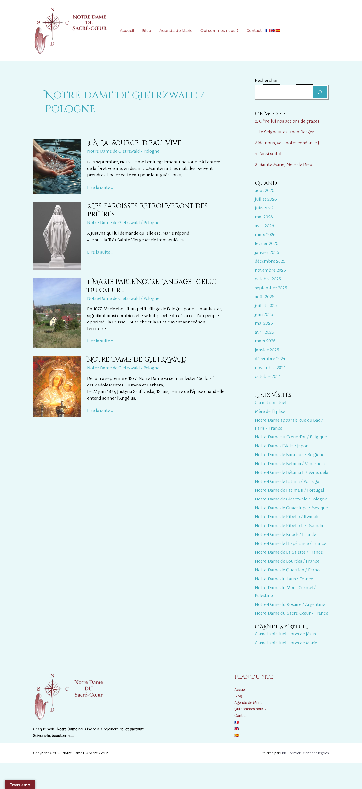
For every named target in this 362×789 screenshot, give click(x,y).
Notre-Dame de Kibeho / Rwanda (287, 517)
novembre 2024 (270, 368)
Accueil (127, 30)
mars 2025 (265, 341)
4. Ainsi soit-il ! (269, 154)
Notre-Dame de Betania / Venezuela (290, 464)
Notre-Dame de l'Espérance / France (290, 543)
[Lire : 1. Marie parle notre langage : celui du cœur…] (57, 312)
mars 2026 (265, 235)
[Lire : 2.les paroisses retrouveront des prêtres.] (57, 236)
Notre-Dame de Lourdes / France (287, 561)
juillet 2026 (266, 199)
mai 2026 (264, 217)
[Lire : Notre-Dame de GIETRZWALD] (57, 386)
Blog (146, 30)
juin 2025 (264, 314)
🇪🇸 (277, 30)
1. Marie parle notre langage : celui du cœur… (151, 286)
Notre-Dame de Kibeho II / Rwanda (289, 526)
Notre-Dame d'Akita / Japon (282, 446)
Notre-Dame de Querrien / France (288, 570)
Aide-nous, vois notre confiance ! (287, 143)
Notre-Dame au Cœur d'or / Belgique (291, 437)
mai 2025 (264, 323)
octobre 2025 (268, 279)
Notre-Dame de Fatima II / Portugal (289, 490)
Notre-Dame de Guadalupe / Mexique (291, 508)
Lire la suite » (100, 188)
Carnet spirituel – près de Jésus (285, 634)
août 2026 (264, 190)
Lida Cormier (290, 753)
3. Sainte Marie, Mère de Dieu (283, 164)
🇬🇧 (272, 30)
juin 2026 (264, 208)
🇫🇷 (267, 30)
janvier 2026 (267, 252)
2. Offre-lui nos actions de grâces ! (288, 121)
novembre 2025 (270, 270)
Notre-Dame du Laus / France (284, 579)
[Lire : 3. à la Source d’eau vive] (57, 166)
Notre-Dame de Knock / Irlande (285, 534)
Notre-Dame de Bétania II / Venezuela (291, 472)
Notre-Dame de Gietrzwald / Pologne (123, 151)
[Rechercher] (320, 92)
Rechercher (266, 80)
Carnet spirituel (270, 403)
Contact (254, 30)
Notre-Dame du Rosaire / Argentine (290, 604)
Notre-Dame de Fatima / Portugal (288, 481)
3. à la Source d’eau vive (134, 143)
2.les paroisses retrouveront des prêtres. (147, 210)
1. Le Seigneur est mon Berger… (286, 132)
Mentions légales (315, 753)
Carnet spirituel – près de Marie (286, 643)
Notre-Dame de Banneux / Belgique (289, 455)
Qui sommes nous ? (219, 30)
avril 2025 (264, 332)
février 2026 (266, 244)
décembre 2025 (270, 261)
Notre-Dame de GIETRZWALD (137, 359)
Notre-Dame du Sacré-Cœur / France (291, 613)
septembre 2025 (271, 288)
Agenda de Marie (176, 30)
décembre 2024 (270, 359)
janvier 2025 (267, 350)
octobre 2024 (268, 376)
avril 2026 (264, 226)
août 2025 (264, 297)
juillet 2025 (266, 306)
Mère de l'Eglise (270, 411)
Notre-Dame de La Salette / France (289, 552)
